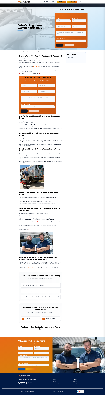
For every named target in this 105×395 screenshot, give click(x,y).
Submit (59, 45)
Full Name (20, 346)
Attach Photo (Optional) (61, 38)
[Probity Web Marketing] (80, 391)
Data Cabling (55, 381)
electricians (52, 58)
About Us (75, 386)
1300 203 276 (72, 1)
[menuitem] (34, 5)
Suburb (73, 24)
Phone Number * (75, 18)
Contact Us (75, 383)
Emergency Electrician (57, 383)
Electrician (54, 379)
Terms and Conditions (51, 391)
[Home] (24, 1)
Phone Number (37, 346)
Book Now (82, 1)
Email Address (21, 351)
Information (75, 379)
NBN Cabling (70, 60)
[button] (40, 285)
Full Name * (58, 18)
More (72, 5)
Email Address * (59, 24)
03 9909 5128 (35, 73)
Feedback (75, 381)
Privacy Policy (61, 391)
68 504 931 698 (24, 383)
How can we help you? (60, 29)
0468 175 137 (61, 1)
